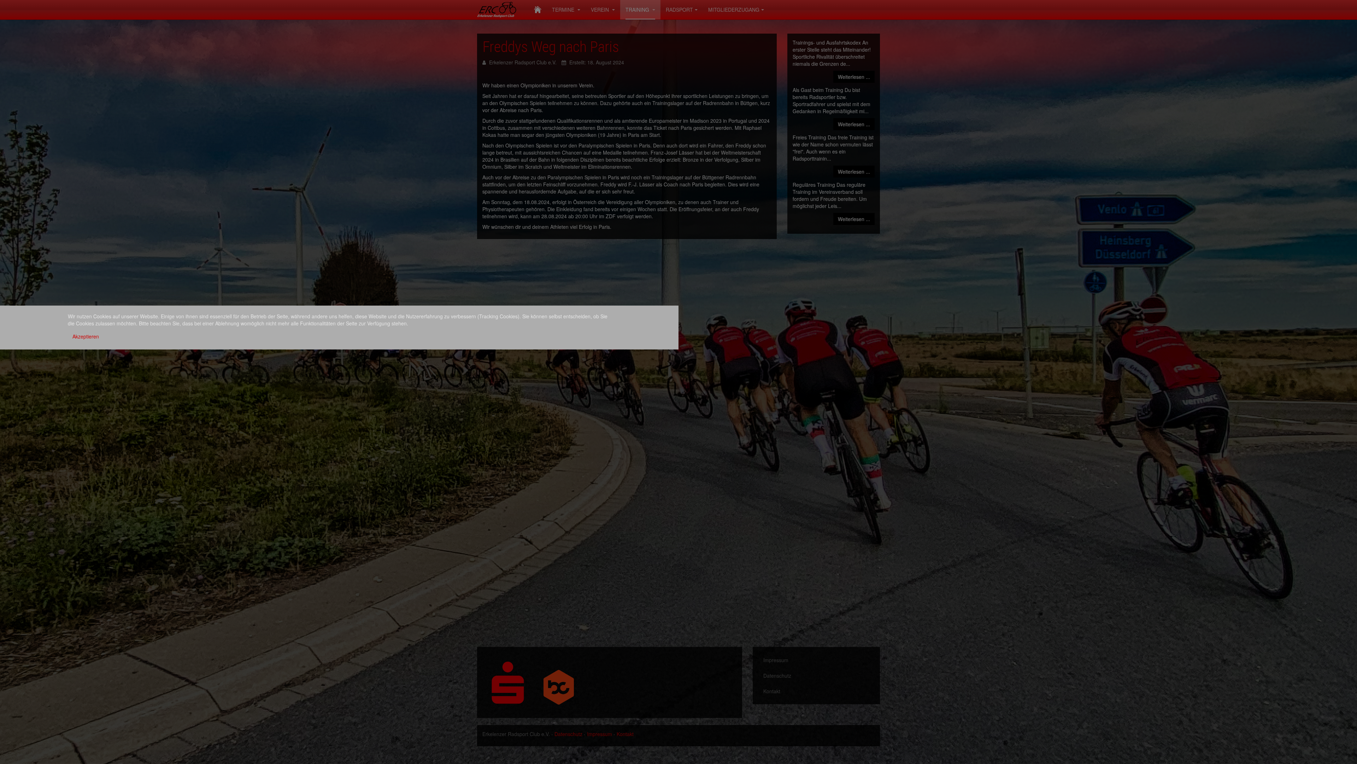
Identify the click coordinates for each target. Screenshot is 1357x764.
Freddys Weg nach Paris (550, 47)
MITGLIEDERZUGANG (733, 9)
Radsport (679, 9)
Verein (600, 9)
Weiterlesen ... (854, 76)
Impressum (775, 660)
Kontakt (771, 691)
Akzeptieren (85, 336)
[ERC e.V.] (500, 9)
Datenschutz (777, 675)
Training (638, 9)
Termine (564, 9)
